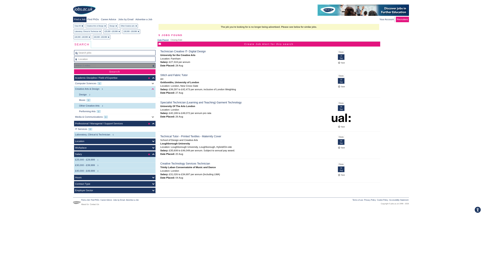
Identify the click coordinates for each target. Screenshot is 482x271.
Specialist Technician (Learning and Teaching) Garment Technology (201, 102)
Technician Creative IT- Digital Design (183, 51)
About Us (85, 204)
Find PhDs (93, 19)
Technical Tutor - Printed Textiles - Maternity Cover (190, 136)
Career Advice (108, 19)
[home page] (84, 11)
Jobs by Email (125, 19)
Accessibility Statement (398, 200)
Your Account (386, 19)
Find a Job (79, 19)
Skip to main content (12, 2)
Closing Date (176, 40)
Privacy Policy (370, 200)
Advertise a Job (143, 19)
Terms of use (357, 200)
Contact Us (94, 204)
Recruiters (402, 19)
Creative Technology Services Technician (185, 163)
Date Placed (163, 40)
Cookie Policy (382, 200)
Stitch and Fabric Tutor (174, 75)
